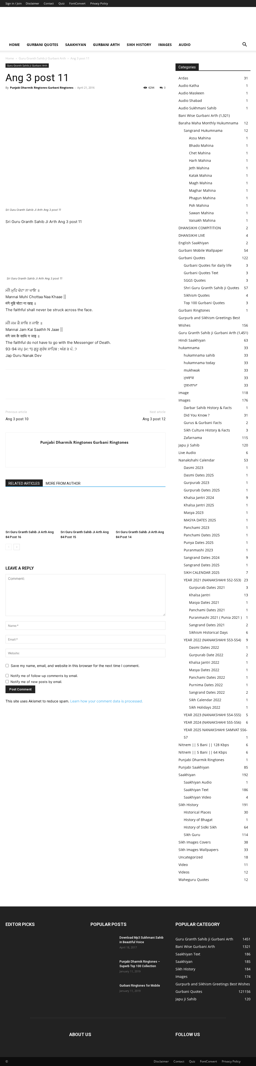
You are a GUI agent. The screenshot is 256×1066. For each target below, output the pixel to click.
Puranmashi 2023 (198, 550)
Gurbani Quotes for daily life (208, 265)
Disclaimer (32, 3)
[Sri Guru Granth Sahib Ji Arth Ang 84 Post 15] (85, 511)
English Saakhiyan (193, 242)
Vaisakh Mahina (202, 220)
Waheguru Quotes (193, 879)
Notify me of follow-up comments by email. (44, 676)
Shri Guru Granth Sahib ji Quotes (211, 287)
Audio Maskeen (191, 93)
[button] (244, 45)
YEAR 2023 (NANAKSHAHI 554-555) (212, 714)
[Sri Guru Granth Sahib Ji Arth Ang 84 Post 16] (30, 511)
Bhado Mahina (201, 145)
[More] (57, 99)
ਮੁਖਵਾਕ (189, 377)
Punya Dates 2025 (199, 542)
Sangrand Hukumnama (203, 130)
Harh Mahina (200, 160)
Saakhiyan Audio (198, 782)
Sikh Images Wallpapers (198, 849)
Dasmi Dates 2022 (204, 647)
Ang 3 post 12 (154, 419)
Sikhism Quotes (197, 295)
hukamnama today (199, 362)
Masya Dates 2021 (204, 602)
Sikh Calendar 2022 (205, 699)
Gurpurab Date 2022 (206, 654)
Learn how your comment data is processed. (106, 701)
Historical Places (197, 812)
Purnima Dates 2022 (206, 684)
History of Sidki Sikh (200, 827)
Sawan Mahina (201, 213)
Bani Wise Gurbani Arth (198, 115)
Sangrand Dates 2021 (207, 625)
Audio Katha (188, 85)
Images (165, 44)
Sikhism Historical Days (208, 632)
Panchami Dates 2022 (207, 677)
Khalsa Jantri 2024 (199, 497)
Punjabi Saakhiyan (193, 767)
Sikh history (139, 44)
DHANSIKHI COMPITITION (199, 227)
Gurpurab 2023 (196, 482)
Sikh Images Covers (194, 842)
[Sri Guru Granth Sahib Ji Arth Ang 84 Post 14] (141, 511)
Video (183, 864)
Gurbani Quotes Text (201, 272)
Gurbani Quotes (42, 44)
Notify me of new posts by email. (36, 682)
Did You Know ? (197, 415)
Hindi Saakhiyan (192, 340)
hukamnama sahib (199, 355)
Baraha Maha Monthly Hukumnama (208, 123)
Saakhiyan (75, 44)
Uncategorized (190, 857)
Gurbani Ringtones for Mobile (140, 985)
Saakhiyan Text (196, 789)
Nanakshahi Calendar (196, 460)
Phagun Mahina (202, 198)
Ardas (183, 78)
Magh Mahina (200, 183)
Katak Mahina (200, 175)
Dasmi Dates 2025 (199, 475)
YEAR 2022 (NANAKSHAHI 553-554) (212, 640)
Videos (184, 872)
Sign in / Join (14, 3)
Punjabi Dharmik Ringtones (201, 759)
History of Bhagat (198, 819)
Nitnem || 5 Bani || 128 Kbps (203, 744)
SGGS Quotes (195, 280)
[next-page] (17, 547)
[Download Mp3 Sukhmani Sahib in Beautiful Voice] (103, 944)
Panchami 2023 (196, 527)
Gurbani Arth (106, 44)
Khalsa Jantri (199, 595)
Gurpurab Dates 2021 (207, 587)
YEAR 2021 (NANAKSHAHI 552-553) (212, 580)
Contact (49, 3)
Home (14, 44)
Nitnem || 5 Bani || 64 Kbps (202, 752)
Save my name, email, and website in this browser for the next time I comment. (75, 665)
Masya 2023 (194, 512)
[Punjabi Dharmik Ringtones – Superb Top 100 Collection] (103, 968)
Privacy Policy (99, 3)
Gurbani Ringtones (194, 310)
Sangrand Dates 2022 (207, 692)
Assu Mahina (200, 138)
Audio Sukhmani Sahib (197, 108)
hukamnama (189, 347)
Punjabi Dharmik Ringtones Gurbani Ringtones (41, 87)
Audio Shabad (190, 100)
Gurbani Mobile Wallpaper (200, 250)
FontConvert (77, 3)
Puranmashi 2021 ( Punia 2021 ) (215, 617)
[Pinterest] (33, 99)
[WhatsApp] (45, 99)
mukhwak (192, 370)
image (183, 392)
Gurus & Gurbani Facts (203, 422)
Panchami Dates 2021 (207, 610)
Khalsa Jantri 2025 (199, 505)
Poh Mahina (199, 205)
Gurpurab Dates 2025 (202, 490)
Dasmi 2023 (193, 467)
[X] (22, 99)
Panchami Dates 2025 (202, 535)
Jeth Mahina (199, 168)
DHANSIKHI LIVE (191, 235)
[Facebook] (11, 99)
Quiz (61, 3)
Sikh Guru (192, 834)
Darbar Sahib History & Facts (208, 407)
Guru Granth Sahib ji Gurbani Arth (42, 58)
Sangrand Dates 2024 (202, 557)
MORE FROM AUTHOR (63, 483)
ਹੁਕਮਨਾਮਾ (190, 385)
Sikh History (188, 804)
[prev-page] (9, 547)
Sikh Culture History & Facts (207, 430)
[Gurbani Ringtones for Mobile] (103, 992)
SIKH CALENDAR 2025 (202, 572)
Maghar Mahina (202, 190)
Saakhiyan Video (197, 797)
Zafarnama (193, 437)
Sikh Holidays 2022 (204, 707)
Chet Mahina (199, 153)
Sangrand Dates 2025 (202, 565)
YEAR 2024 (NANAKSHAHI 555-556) (212, 722)
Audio (184, 44)
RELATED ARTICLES (24, 483)
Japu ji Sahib (189, 445)
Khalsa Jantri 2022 (204, 662)
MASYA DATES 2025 (200, 520)
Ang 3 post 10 (17, 419)
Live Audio (187, 452)
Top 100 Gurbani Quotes (204, 302)
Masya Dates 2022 (204, 669)
